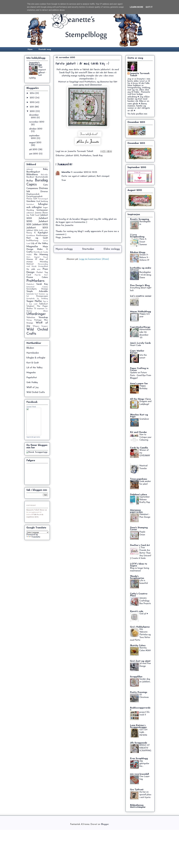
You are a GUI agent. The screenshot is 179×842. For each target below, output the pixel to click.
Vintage (38, 320)
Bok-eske (44, 175)
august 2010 (35, 143)
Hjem (30, 49)
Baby (45, 169)
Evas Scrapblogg (139, 759)
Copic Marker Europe (137, 352)
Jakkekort (30, 213)
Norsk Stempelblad (40, 266)
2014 (32, 93)
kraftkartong (32, 241)
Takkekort (43, 304)
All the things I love (140, 399)
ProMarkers (85, 156)
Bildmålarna (32, 175)
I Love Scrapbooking (137, 236)
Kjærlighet (43, 233)
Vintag (29, 320)
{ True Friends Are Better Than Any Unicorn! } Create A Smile (140, 553)
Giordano (30, 201)
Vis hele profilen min (137, 114)
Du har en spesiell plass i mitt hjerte (145, 794)
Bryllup (29, 181)
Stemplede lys (32, 299)
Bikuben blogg (137, 252)
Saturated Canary (37, 287)
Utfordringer (36, 314)
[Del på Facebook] (108, 151)
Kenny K (31, 233)
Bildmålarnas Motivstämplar (138, 806)
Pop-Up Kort (41, 275)
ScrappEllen (136, 677)
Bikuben (30, 348)
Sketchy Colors (138, 646)
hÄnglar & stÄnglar (35, 358)
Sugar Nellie (34, 301)
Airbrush (29, 169)
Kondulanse (30, 235)
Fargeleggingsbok (34, 196)
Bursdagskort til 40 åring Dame (145, 275)
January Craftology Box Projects (145, 600)
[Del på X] (106, 151)
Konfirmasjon (42, 235)
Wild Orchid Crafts (35, 392)
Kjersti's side (136, 611)
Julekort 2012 (40, 224)
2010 (32, 111)
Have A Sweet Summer (143, 241)
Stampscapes (42, 296)
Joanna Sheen (41, 213)
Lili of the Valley (34, 368)
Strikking (44, 299)
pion (38, 269)
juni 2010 (34, 154)
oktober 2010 (35, 129)
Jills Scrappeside (138, 743)
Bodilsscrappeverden (140, 709)
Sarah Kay (98, 156)
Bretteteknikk (42, 177)
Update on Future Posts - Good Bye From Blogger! (140, 375)
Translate (35, 537)
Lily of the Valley (39, 243)
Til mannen (39, 309)
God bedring (42, 201)
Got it (149, 7)
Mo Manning (41, 254)
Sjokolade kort (32, 294)
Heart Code (135, 345)
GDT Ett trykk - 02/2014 (143, 732)
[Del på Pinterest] (111, 151)
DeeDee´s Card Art (140, 545)
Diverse (44, 192)
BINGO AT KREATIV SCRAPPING (145, 748)
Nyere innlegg (64, 249)
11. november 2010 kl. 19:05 (84, 172)
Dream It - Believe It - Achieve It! (144, 257)
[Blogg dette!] (104, 151)
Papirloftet (31, 378)
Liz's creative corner (140, 296)
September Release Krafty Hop (144, 499)
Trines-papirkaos (138, 479)
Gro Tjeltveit (136, 790)
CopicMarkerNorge (140, 327)
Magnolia (32, 246)
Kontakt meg (44, 49)
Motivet (30, 264)
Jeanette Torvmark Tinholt (140, 74)
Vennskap (43, 317)
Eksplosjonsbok (32, 194)
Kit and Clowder (138, 432)
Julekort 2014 (32, 230)
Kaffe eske (43, 230)
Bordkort (30, 177)
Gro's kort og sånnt (140, 661)
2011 (32, 107)
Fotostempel (43, 199)
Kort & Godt (32, 363)
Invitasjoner (42, 210)
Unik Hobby (32, 382)
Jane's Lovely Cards (140, 343)
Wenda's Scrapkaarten (137, 577)
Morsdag (44, 262)
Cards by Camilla (139, 448)
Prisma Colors (37, 277)
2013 (32, 98)
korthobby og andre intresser (140, 269)
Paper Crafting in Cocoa (139, 369)
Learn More (136, 7)
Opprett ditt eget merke (33, 437)
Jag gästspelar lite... (144, 763)
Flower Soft (31, 199)
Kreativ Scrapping (139, 219)
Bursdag (41, 180)
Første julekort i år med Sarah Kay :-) (82, 63)
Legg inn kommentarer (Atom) (94, 259)
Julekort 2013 (37, 227)
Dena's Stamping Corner (139, 529)
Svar (63, 180)
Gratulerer (144, 419)
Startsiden (88, 249)
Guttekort (30, 204)
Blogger (105, 824)
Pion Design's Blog (140, 285)
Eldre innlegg (112, 249)
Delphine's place (138, 495)
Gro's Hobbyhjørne (140, 627)
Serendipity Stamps (37, 289)
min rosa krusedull (139, 774)
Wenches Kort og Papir (139, 416)
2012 (32, 102)
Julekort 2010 (72, 156)
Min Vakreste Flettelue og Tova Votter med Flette (140, 634)
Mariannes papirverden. (136, 511)
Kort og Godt (37, 238)
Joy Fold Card (32, 215)
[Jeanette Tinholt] (33, 435)
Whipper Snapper (40, 326)
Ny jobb (30, 269)
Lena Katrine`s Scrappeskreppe (138, 726)
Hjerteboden (32, 353)
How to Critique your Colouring (145, 437)
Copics (31, 184)
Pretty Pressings (138, 692)
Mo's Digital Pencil (37, 257)
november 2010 (36, 122)
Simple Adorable (37, 291)
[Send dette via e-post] (101, 151)
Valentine (30, 317)
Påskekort (30, 284)
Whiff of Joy (32, 387)
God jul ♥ (143, 614)
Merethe (65, 172)
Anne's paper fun (139, 384)
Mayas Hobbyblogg (140, 312)
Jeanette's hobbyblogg (35, 64)
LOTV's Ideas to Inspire (138, 565)
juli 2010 (33, 149)
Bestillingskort (33, 172)
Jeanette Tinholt (31, 406)
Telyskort (30, 306)
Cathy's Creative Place (138, 595)
